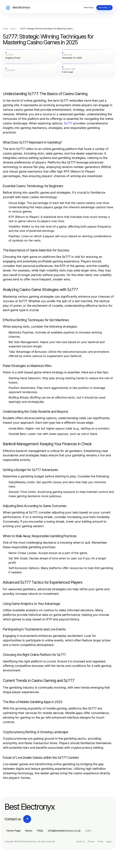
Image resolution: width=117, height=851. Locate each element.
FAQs (40, 830)
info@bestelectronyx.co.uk (64, 830)
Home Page (13, 830)
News (13, 29)
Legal (108, 841)
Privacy (91, 841)
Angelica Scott (12, 58)
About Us (80, 841)
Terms (100, 841)
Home (5, 29)
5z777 (68, 123)
